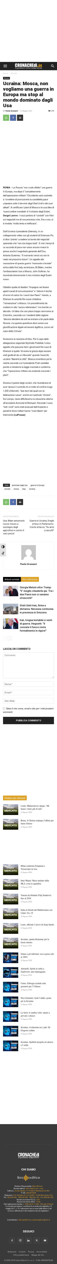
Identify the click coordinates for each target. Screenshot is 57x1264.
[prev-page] (5, 638)
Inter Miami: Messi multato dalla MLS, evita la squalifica (35, 882)
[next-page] (10, 638)
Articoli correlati (12, 579)
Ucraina (32, 489)
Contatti (22, 1251)
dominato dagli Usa (19, 485)
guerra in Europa (37, 485)
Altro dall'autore (29, 579)
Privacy (31, 1251)
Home (5, 73)
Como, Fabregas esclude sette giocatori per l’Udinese (33, 985)
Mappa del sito (37, 1255)
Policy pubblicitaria (21, 1255)
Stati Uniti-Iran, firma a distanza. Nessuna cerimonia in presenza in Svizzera (36, 609)
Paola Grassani (11, 111)
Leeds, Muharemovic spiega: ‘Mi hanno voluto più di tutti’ (35, 807)
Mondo (14, 73)
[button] (5, 66)
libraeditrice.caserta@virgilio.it (34, 1219)
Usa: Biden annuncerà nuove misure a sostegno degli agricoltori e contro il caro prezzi (13, 527)
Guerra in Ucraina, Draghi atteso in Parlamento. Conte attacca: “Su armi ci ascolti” (42, 525)
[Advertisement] (28, 31)
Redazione (12, 1251)
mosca (16, 489)
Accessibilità (41, 1251)
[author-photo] (28, 559)
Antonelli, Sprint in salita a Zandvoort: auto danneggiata (33, 970)
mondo (7, 489)
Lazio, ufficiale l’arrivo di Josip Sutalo (37, 924)
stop (24, 489)
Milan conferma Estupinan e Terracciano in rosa (33, 867)
